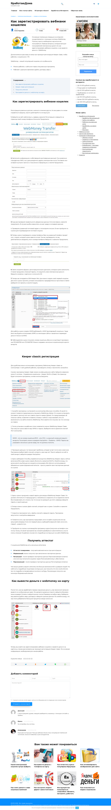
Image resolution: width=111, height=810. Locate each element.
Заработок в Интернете (59, 10)
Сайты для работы (88, 120)
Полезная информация (87, 135)
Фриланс (85, 130)
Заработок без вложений (90, 118)
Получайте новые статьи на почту (88, 55)
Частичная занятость (86, 133)
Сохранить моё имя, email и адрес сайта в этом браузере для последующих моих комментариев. (39, 700)
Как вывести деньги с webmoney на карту (30, 92)
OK (77, 807)
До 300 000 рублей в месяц (87, 102)
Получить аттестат (22, 89)
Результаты (95, 105)
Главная (14, 10)
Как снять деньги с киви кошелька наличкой (20, 788)
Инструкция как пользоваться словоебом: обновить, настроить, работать (66, 790)
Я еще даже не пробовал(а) (86, 88)
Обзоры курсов (87, 137)
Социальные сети (88, 143)
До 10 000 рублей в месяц (86, 85)
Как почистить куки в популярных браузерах (66, 765)
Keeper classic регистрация (25, 87)
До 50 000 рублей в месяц (86, 90)
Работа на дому (84, 132)
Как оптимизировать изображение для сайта (89, 765)
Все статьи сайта (26, 10)
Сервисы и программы (90, 139)
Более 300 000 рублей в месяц (88, 99)
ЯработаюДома (21, 3)
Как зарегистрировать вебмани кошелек (30, 84)
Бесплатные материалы (90, 153)
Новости (82, 155)
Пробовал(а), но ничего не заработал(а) (85, 93)
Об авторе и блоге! (42, 10)
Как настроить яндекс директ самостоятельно (43, 788)
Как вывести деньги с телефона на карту (42, 765)
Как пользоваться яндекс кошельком (87, 788)
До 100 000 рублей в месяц (86, 97)
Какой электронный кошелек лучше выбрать (21, 765)
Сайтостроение (87, 141)
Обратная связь (76, 10)
